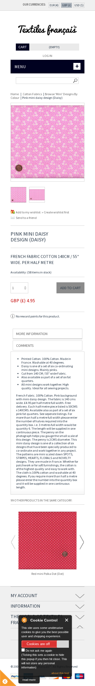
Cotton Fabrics (32, 94)
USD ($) (79, 5)
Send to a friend (26, 218)
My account (24, 595)
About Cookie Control (24, 619)
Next (81, 542)
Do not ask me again (38, 650)
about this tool (60, 673)
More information (32, 333)
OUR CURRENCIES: (35, 4)
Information (25, 606)
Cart (22, 47)
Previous (13, 542)
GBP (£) (66, 5)
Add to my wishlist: (29, 212)
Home (15, 94)
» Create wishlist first (55, 212)
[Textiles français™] (47, 42)
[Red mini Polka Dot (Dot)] (47, 541)
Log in (47, 55)
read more (29, 679)
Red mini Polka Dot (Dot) (47, 574)
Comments (25, 345)
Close (67, 620)
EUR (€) (54, 5)
